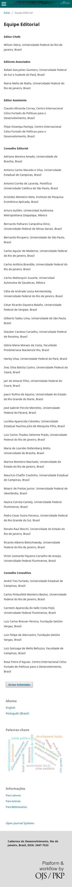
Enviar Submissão (19, 684)
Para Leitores (13, 795)
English (10, 707)
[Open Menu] (4, 4)
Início (7, 12)
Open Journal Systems (20, 823)
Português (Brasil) (17, 713)
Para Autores (13, 801)
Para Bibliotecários (16, 807)
